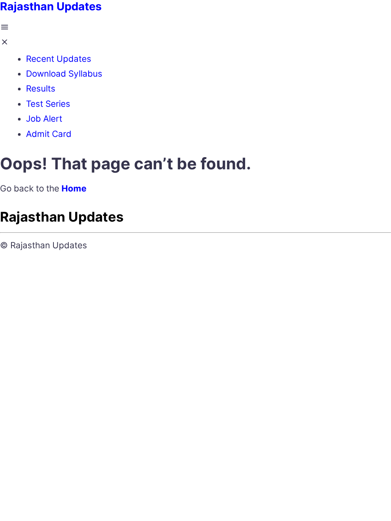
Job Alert (44, 118)
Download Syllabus (64, 73)
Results (40, 88)
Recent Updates (58, 58)
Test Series (48, 103)
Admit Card (48, 134)
